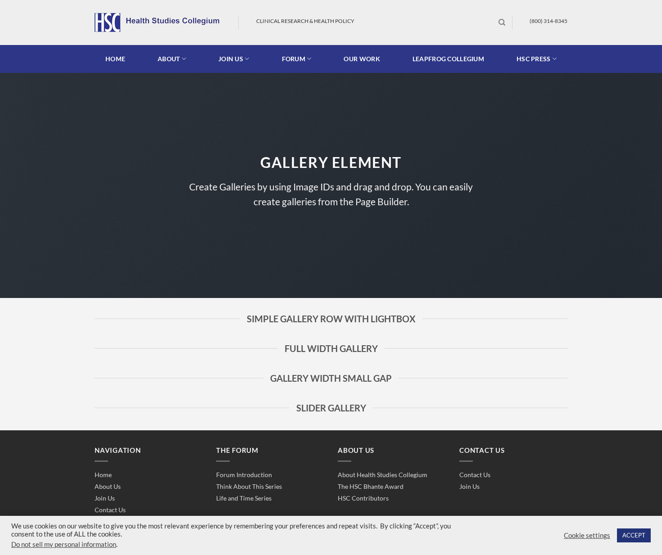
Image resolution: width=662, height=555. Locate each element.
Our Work (362, 59)
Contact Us (110, 510)
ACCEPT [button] (633, 535)
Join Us (105, 498)
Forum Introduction (244, 474)
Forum (293, 59)
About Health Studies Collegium (382, 474)
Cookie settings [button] (587, 535)
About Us (108, 486)
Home (115, 59)
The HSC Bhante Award (371, 486)
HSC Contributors (363, 498)
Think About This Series (249, 486)
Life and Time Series (244, 498)
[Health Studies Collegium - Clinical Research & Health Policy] (160, 22)
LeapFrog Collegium (448, 59)
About (169, 59)
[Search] (502, 22)
